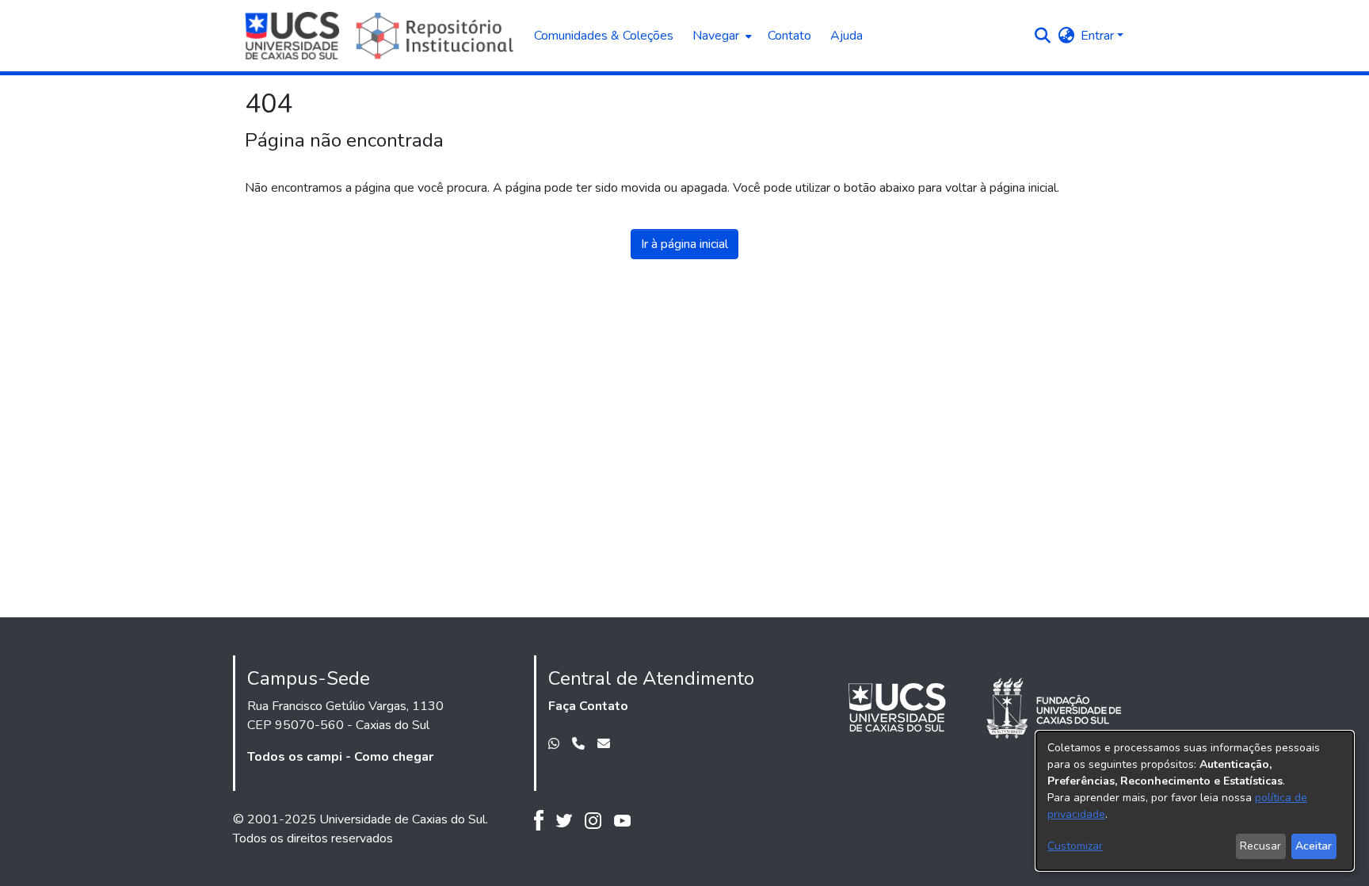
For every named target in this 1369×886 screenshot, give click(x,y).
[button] (1042, 35)
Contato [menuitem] (789, 35)
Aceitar (1313, 846)
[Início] (381, 35)
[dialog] (1194, 800)
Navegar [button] (715, 35)
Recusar (1260, 846)
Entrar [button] (1099, 35)
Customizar (1075, 846)
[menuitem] (720, 35)
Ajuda (846, 35)
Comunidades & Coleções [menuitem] (603, 35)
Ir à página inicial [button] (684, 244)
